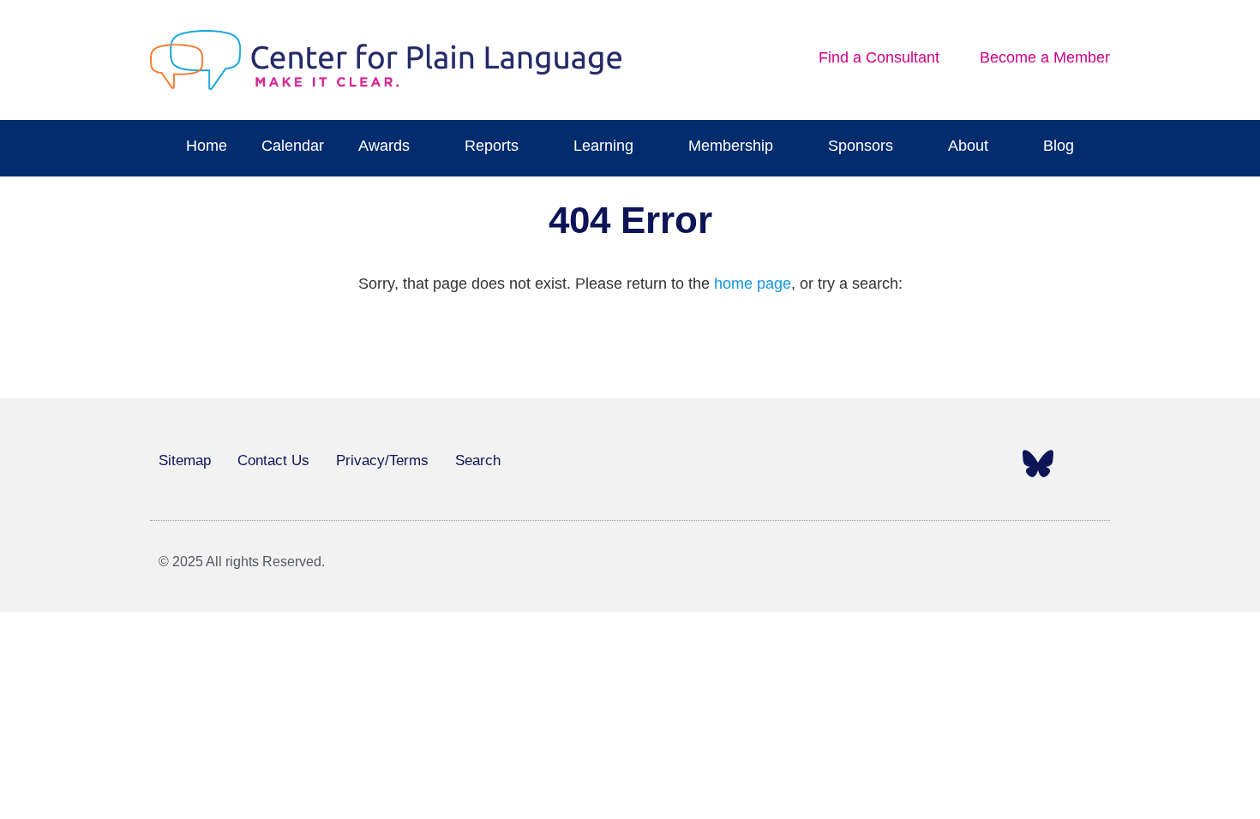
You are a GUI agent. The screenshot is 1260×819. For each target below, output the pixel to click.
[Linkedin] (990, 463)
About (968, 145)
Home (206, 145)
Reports (492, 145)
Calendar (292, 145)
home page (752, 283)
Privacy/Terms (382, 460)
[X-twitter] (894, 463)
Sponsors (860, 145)
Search (478, 460)
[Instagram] (942, 463)
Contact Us (273, 460)
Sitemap (185, 460)
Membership (730, 145)
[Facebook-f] (846, 463)
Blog (1058, 145)
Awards (384, 145)
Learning (603, 145)
